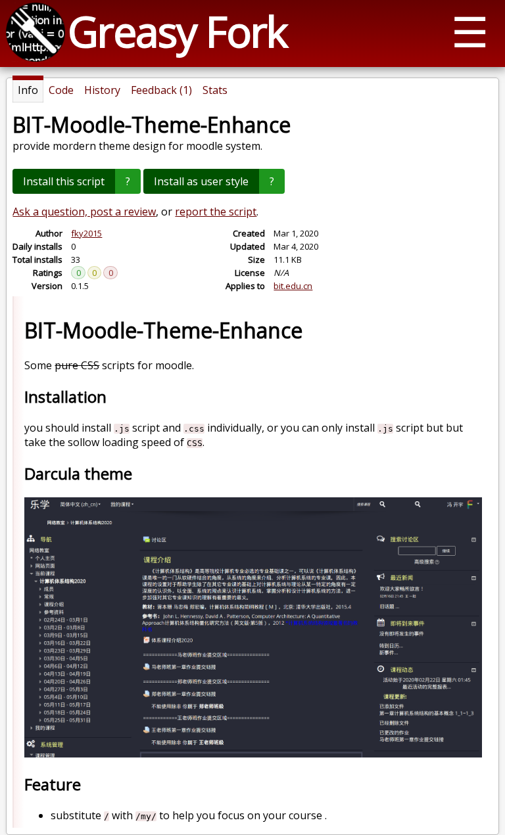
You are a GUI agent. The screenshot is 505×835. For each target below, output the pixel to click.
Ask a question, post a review (84, 211)
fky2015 (86, 233)
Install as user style (201, 181)
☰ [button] (470, 31)
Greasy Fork (177, 31)
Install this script (64, 181)
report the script (215, 211)
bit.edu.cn (293, 286)
